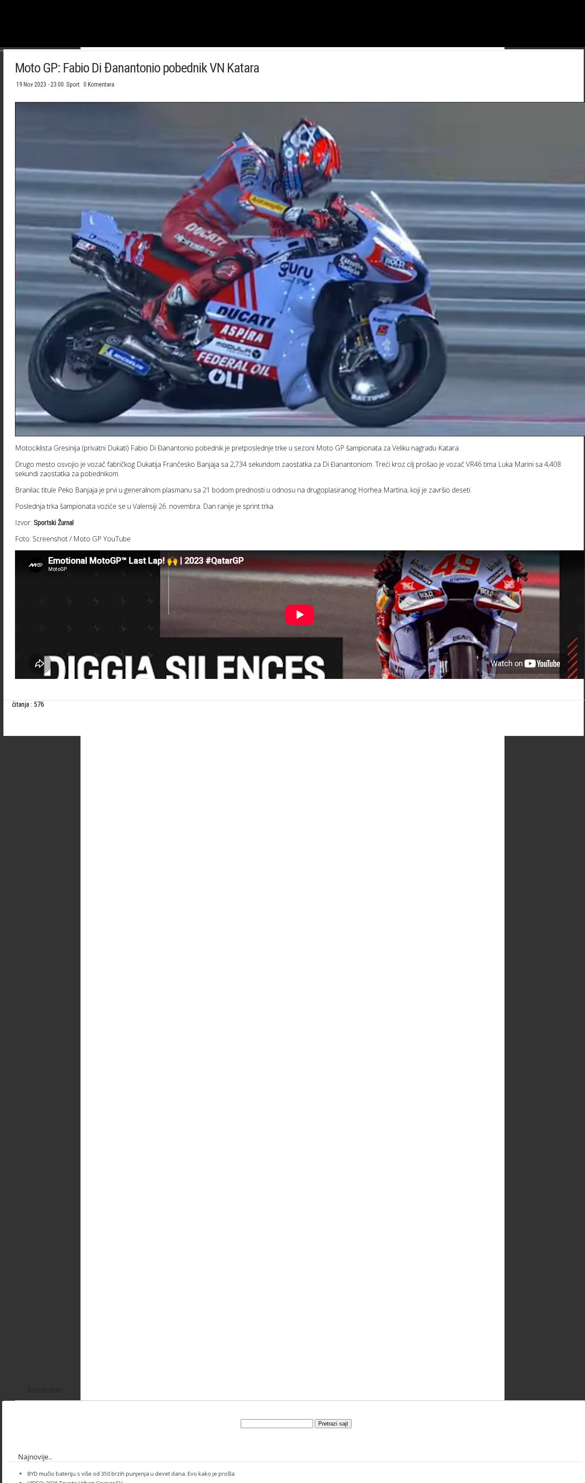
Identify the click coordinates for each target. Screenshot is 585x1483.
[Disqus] (300, 1038)
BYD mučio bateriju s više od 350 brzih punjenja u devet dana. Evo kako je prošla (131, 1473)
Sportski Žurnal (54, 523)
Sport (73, 84)
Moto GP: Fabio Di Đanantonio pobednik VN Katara (137, 68)
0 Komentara (99, 84)
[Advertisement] (299, 827)
